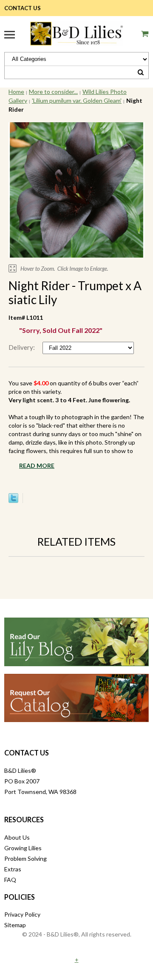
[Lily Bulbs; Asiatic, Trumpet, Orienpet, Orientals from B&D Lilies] (76, 32)
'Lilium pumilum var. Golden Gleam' (77, 100)
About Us (17, 837)
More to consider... (53, 91)
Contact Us (22, 8)
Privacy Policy (22, 914)
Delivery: (22, 347)
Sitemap (15, 924)
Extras (12, 869)
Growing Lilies (23, 847)
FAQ (10, 879)
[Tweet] (13, 500)
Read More (36, 465)
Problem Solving (25, 858)
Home (16, 91)
